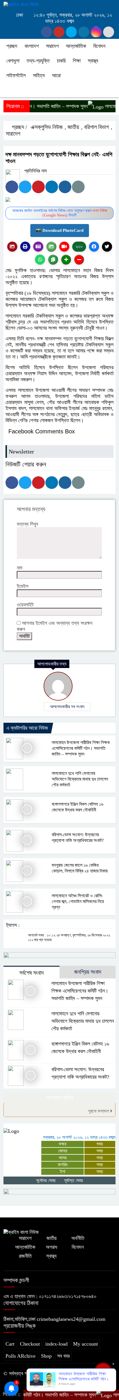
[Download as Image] (51, 247)
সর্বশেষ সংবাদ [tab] (31, 973)
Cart (9, 1344)
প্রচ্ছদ (11, 46)
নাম (19, 568)
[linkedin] (83, 31)
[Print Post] (12, 247)
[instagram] (71, 31)
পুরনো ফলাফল (99, 1111)
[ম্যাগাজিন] (38, 247)
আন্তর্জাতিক (76, 46)
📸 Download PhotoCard (59, 230)
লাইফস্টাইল (16, 75)
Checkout (30, 1344)
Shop (46, 1356)
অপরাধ (51, 1247)
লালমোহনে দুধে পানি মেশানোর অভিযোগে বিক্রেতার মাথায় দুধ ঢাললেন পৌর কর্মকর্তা (80, 779)
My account (85, 1344)
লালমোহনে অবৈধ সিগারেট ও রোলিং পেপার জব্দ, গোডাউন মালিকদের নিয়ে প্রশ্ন (78, 901)
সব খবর (63, 1356)
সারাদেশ (52, 46)
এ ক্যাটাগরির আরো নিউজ (27, 728)
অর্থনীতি (77, 1238)
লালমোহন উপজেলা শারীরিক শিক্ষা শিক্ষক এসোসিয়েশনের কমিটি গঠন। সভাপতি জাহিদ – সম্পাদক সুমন (81, 748)
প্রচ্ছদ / (18, 127)
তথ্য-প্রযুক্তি (38, 61)
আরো (56, 75)
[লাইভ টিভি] (64, 247)
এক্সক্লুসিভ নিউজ (47, 127)
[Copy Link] (53, 260)
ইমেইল (22, 586)
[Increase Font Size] (66, 260)
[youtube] (96, 31)
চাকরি (61, 61)
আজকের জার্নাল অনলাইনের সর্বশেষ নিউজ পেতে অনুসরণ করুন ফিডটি (59, 212)
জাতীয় (73, 127)
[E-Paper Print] (25, 247)
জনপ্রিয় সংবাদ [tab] (87, 972)
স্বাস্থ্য (93, 61)
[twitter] (58, 31)
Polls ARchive (20, 1356)
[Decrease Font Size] (79, 260)
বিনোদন (99, 46)
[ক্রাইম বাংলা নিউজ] (21, 4)
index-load (56, 1344)
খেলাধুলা (12, 61)
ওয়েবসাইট (25, 605)
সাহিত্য (39, 75)
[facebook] (46, 31)
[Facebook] (11, 187)
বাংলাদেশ (32, 46)
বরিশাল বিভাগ (96, 127)
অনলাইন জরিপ (59, 1097)
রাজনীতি (25, 1256)
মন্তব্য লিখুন (27, 524)
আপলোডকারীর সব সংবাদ (67, 706)
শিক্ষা (77, 61)
